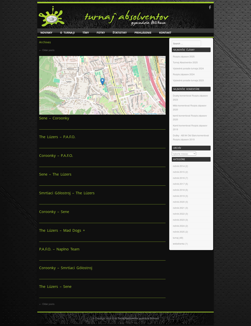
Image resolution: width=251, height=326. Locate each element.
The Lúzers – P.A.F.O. (57, 136)
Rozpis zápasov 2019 (184, 139)
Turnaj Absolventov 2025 (185, 62)
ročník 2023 (179, 219)
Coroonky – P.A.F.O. (56, 155)
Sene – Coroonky (54, 118)
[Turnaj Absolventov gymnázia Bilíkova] (51, 26)
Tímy (86, 32)
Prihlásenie (143, 32)
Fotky (101, 32)
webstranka (178, 243)
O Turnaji (67, 32)
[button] (102, 81)
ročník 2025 (179, 231)
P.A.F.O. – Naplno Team (59, 249)
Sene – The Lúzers (55, 174)
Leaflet (137, 114)
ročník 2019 (179, 195)
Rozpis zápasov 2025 (184, 56)
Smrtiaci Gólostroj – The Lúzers (67, 192)
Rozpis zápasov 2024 (184, 74)
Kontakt (165, 32)
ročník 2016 (179, 177)
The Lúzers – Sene (55, 286)
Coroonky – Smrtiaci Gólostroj (65, 267)
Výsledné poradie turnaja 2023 (188, 80)
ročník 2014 (179, 165)
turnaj (176, 237)
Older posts (47, 50)
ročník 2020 (179, 201)
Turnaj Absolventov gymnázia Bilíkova (138, 318)
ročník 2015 (179, 171)
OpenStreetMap (152, 114)
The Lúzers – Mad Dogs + (62, 230)
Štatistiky (120, 32)
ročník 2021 (179, 207)
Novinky (46, 32)
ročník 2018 (179, 189)
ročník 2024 (179, 225)
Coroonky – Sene (54, 211)
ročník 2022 (179, 213)
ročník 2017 (179, 183)
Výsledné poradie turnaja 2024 (188, 68)
